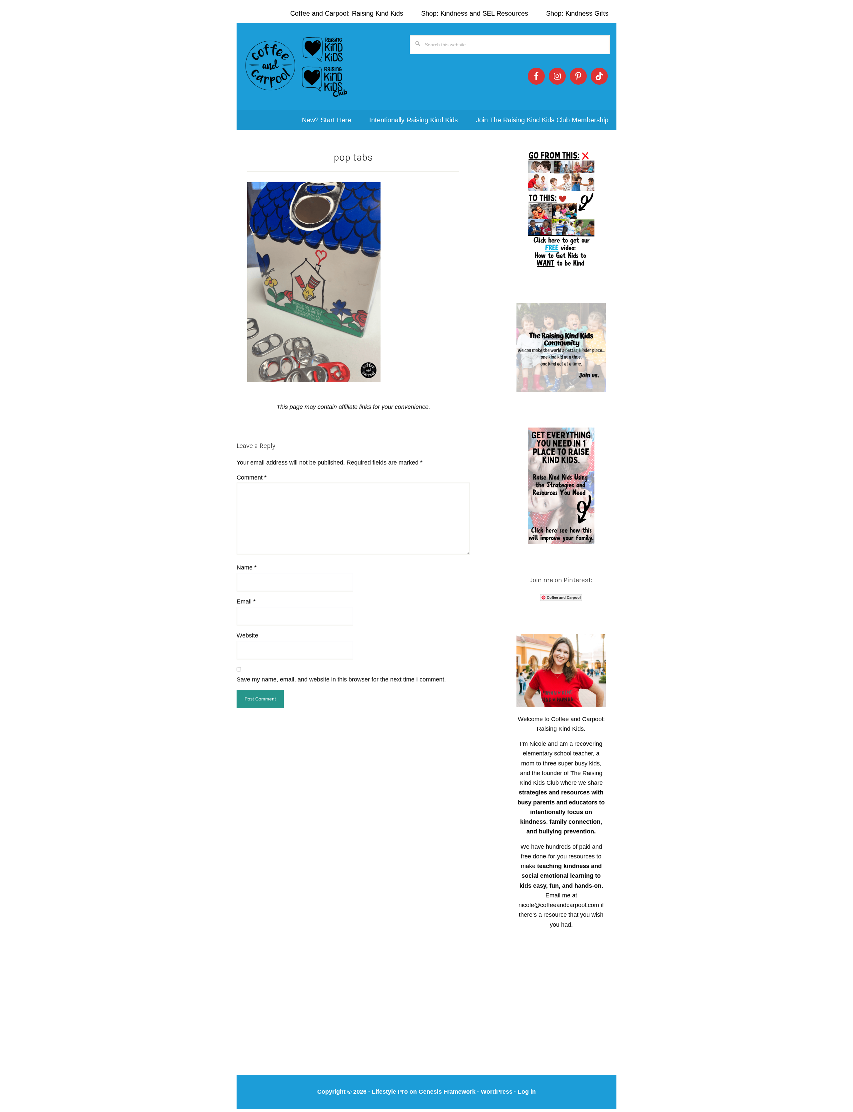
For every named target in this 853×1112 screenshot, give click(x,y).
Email (246, 601)
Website (247, 635)
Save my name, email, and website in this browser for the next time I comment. (341, 679)
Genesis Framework (447, 1091)
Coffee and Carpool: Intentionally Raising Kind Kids (296, 66)
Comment (252, 477)
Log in (527, 1091)
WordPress (496, 1091)
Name (247, 567)
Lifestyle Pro (390, 1091)
